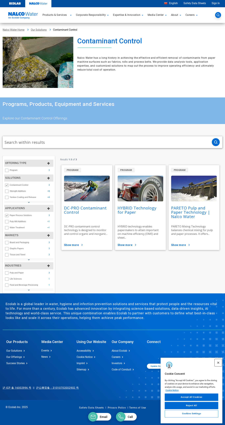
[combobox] (106, 142)
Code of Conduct (121, 369)
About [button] (174, 14)
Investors (117, 363)
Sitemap (81, 369)
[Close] (218, 362)
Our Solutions (39, 29)
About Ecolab (119, 350)
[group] (28, 170)
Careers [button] (190, 14)
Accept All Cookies (191, 397)
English (173, 3)
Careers (116, 357)
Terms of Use (137, 407)
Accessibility (84, 350)
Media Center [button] (156, 14)
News (44, 356)
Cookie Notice (172, 390)
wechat (152, 353)
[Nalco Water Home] (22, 16)
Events (45, 350)
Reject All (191, 405)
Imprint (81, 363)
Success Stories (15, 363)
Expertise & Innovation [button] (126, 14)
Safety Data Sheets (194, 3)
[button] (71, 15)
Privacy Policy (117, 407)
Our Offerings (14, 357)
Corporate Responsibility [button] (91, 14)
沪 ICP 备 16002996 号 (17, 387)
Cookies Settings (191, 413)
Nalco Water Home (13, 29)
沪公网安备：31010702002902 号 (57, 387)
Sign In (216, 3)
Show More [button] (71, 245)
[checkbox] (6, 170)
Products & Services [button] (54, 14)
